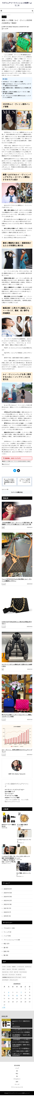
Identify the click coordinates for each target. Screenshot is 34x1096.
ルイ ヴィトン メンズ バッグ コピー (14, 789)
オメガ (24, 977)
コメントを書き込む (17, 492)
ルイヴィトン (6, 464)
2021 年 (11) (7, 908)
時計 (6, 943)
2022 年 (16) (8, 904)
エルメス (9, 969)
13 (17, 995)
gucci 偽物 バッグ (10, 791)
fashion (14, 966)
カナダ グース (21, 969)
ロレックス (4, 974)
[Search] (32, 11)
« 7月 (3, 1007)
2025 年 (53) (8, 893)
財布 (3, 527)
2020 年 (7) (7, 912)
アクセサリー (9, 928)
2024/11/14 (23, 26)
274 (7, 28)
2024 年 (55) (8, 896)
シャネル (9, 966)
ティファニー (12, 974)
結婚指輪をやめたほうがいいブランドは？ (11, 977)
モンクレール (5, 972)
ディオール (18, 974)
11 (8, 995)
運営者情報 (17, 1065)
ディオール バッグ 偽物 (11, 795)
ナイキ (3, 966)
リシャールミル (22, 972)
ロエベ (3, 969)
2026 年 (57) (8, 889)
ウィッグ (7, 932)
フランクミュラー (14, 980)
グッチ (11, 972)
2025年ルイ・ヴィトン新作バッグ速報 (13, 81)
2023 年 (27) (8, 900)
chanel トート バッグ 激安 (12, 797)
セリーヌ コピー (9, 793)
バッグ (4, 17)
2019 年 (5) (7, 916)
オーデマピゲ (5, 980)
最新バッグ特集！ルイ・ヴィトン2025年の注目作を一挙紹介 (16, 461)
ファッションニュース (12, 940)
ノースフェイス (20, 966)
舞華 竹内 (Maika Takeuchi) (10, 26)
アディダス (14, 969)
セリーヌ (16, 972)
